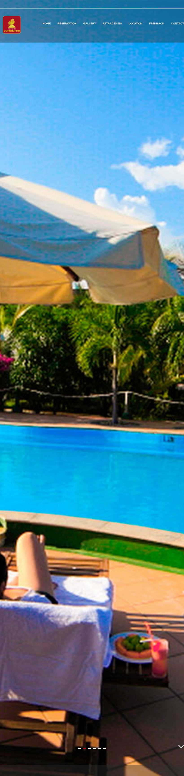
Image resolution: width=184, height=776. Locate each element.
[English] (173, 4)
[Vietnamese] (179, 4)
